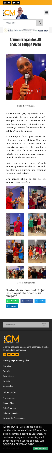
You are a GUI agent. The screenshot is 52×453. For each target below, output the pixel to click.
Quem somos (9, 398)
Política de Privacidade (14, 418)
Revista (6, 381)
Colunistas (8, 386)
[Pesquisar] (39, 22)
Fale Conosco (9, 408)
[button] (46, 12)
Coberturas (8, 376)
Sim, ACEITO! (40, 448)
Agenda (6, 371)
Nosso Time (9, 403)
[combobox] (19, 22)
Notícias (7, 366)
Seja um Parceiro (11, 413)
